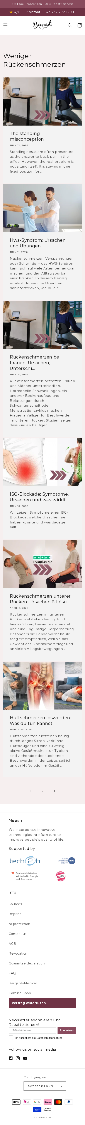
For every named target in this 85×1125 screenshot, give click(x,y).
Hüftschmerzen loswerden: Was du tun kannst (40, 720)
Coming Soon (20, 993)
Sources (15, 904)
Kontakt (33, 12)
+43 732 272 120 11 (60, 12)
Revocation (18, 953)
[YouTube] (25, 1058)
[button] (5, 25)
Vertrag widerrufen (29, 1003)
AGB (12, 944)
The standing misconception (27, 136)
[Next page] (54, 791)
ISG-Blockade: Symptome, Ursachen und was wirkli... (39, 497)
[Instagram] (18, 1058)
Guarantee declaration (27, 963)
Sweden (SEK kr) (40, 1086)
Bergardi (46, 1117)
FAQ (12, 973)
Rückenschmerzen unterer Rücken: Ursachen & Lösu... (40, 598)
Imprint (15, 914)
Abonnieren (67, 1030)
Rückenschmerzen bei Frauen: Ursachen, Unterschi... (35, 362)
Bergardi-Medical (23, 983)
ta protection (19, 924)
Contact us (18, 934)
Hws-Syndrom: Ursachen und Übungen (38, 243)
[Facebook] (11, 1058)
